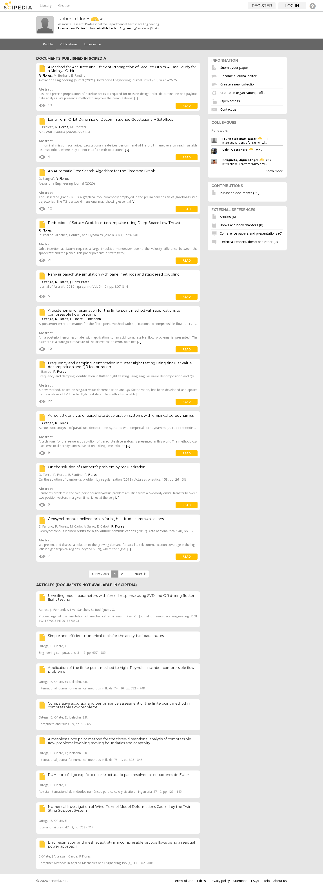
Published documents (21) (239, 192)
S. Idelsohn (93, 319)
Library (46, 5)
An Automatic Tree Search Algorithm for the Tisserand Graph (101, 171)
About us (280, 880)
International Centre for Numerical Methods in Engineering (97, 28)
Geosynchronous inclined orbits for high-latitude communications (106, 519)
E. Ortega (46, 282)
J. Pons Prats (79, 282)
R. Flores (45, 75)
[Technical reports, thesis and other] (214, 241)
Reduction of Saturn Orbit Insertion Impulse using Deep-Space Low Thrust (114, 223)
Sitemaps (240, 880)
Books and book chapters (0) (241, 225)
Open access (230, 100)
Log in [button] (292, 5)
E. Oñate (76, 319)
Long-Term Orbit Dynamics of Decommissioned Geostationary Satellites (110, 119)
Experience (92, 44)
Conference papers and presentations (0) (251, 233)
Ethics (201, 880)
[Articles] (214, 216)
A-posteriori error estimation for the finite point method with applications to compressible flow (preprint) (114, 312)
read (187, 106)
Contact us (228, 109)
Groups (64, 5)
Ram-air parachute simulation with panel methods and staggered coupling (114, 274)
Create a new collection (238, 84)
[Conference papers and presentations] (214, 233)
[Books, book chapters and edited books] (214, 225)
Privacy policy (219, 880)
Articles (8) (228, 216)
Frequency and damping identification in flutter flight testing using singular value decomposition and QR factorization (120, 365)
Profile (48, 44)
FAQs (255, 880)
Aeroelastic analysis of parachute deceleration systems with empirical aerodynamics (121, 415)
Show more (274, 171)
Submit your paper (234, 67)
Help (266, 880)
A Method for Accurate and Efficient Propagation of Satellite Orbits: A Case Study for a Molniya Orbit (122, 69)
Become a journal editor (238, 75)
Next (138, 574)
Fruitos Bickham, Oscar (239, 139)
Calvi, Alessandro (235, 149)
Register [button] (262, 5)
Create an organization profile (242, 92)
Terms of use (183, 880)
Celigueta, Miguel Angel (240, 160)
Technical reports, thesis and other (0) (249, 241)
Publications (69, 44)
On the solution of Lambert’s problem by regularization (96, 467)
